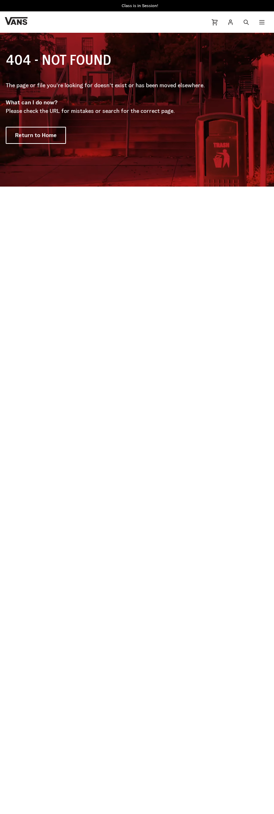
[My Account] (230, 22)
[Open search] (246, 22)
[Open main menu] (262, 22)
